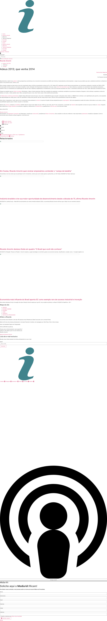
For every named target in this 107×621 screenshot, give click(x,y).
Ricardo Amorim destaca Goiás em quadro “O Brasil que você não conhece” (31, 249)
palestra (15, 81)
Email (1, 341)
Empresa (2, 604)
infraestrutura (39, 106)
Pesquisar (2, 54)
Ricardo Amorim (6, 35)
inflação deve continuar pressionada (9, 95)
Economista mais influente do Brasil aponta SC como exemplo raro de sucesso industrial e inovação (41, 299)
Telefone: (2, 612)
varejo (98, 104)
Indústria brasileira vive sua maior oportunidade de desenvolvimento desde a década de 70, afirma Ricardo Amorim (47, 199)
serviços (7, 104)
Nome (1, 591)
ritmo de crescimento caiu (63, 87)
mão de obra (54, 106)
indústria (73, 104)
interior (38, 100)
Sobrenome (2, 595)
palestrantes (85, 113)
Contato (4, 41)
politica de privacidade (16, 616)
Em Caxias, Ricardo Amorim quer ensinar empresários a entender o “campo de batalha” (36, 171)
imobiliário (17, 104)
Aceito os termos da (11, 616)
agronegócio (66, 100)
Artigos (5, 66)
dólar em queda (17, 91)
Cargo (1, 608)
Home (3, 34)
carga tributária (12, 106)
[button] (53, 53)
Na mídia (4, 39)
